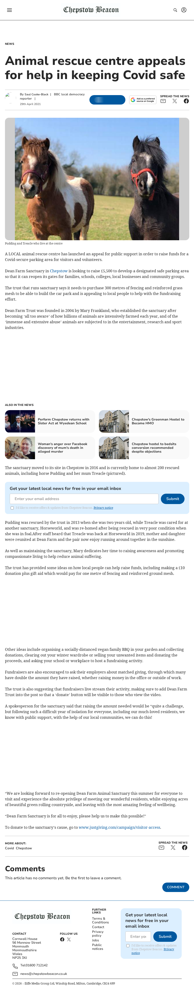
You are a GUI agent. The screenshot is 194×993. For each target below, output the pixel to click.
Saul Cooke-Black (36, 94)
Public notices (97, 947)
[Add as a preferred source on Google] (142, 100)
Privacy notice (103, 507)
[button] (9, 10)
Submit (172, 498)
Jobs (95, 940)
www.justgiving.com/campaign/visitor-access (119, 827)
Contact (98, 927)
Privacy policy (97, 934)
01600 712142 (37, 966)
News (9, 44)
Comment (176, 887)
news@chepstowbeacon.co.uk (43, 974)
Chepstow (59, 271)
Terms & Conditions (100, 920)
